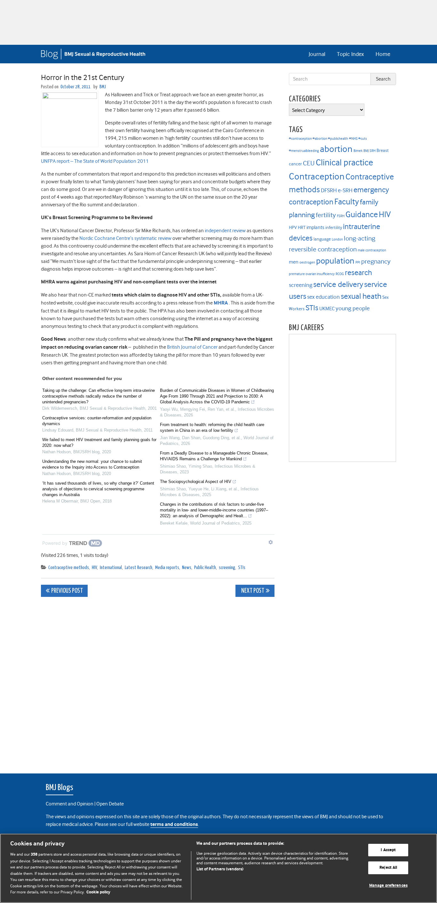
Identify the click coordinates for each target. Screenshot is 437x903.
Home (383, 54)
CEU (309, 163)
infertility (333, 227)
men (293, 262)
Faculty (346, 201)
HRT (302, 227)
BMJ (102, 86)
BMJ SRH (369, 151)
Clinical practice (344, 162)
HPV (293, 227)
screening (227, 567)
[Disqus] (157, 682)
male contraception (372, 250)
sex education (323, 297)
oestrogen (307, 262)
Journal (317, 54)
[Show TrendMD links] (270, 542)
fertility (326, 215)
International (111, 567)
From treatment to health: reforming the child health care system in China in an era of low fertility (212, 427)
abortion (336, 149)
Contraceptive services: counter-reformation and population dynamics (96, 421)
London (337, 239)
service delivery (338, 284)
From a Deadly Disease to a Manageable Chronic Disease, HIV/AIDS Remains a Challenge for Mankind (214, 456)
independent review (225, 231)
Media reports (167, 567)
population (335, 260)
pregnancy (376, 261)
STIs (241, 567)
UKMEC (327, 309)
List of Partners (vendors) (219, 869)
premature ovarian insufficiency (312, 274)
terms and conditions (174, 824)
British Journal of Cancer (192, 347)
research (358, 272)
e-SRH (345, 190)
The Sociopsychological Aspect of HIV (195, 481)
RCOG (340, 274)
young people (353, 308)
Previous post (67, 591)
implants (315, 227)
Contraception (317, 176)
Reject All (388, 867)
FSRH (341, 216)
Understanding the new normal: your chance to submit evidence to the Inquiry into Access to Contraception (92, 464)
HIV (94, 567)
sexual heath (361, 296)
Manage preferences (388, 885)
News (186, 567)
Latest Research (138, 567)
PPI (357, 262)
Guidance (362, 214)
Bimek (358, 151)
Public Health (205, 567)
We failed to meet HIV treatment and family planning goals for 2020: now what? (99, 442)
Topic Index (350, 54)
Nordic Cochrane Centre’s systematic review (125, 238)
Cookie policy (98, 892)
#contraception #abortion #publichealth (318, 139)
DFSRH (329, 190)
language (322, 239)
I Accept (388, 850)
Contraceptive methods (68, 567)
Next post (252, 591)
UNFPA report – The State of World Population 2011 (95, 161)
